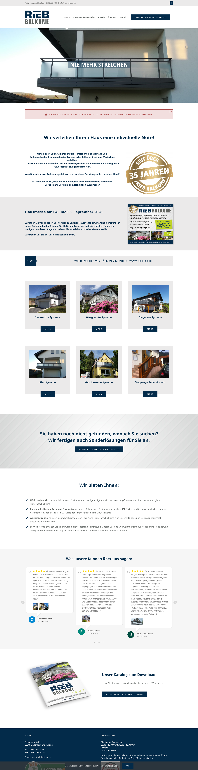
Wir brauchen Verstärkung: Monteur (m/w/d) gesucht (77, 261)
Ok (128, 765)
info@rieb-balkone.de (68, 3)
